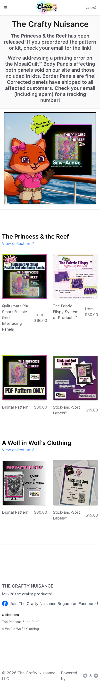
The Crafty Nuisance (27, 586)
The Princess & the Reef (39, 36)
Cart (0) (91, 7)
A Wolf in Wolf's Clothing (20, 629)
